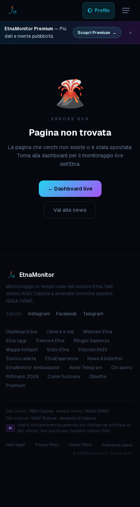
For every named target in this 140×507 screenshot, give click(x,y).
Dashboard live (21, 332)
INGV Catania (41, 411)
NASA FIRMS (97, 411)
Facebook (66, 314)
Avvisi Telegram (85, 368)
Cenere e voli (60, 332)
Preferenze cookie (117, 445)
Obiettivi (97, 377)
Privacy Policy (47, 444)
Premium (15, 386)
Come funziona (63, 377)
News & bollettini (104, 359)
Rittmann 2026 (22, 377)
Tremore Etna (50, 341)
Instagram (39, 314)
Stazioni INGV (93, 350)
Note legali (15, 444)
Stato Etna (58, 350)
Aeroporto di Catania (77, 418)
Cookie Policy (80, 444)
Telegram (93, 314)
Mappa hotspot (22, 350)
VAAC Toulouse (44, 418)
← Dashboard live (70, 188)
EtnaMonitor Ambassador (33, 368)
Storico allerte (21, 359)
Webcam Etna (97, 332)
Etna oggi (16, 341)
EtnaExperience (61, 359)
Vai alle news (70, 210)
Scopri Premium (97, 32)
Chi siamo (121, 368)
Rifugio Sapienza (91, 341)
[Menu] (126, 10)
